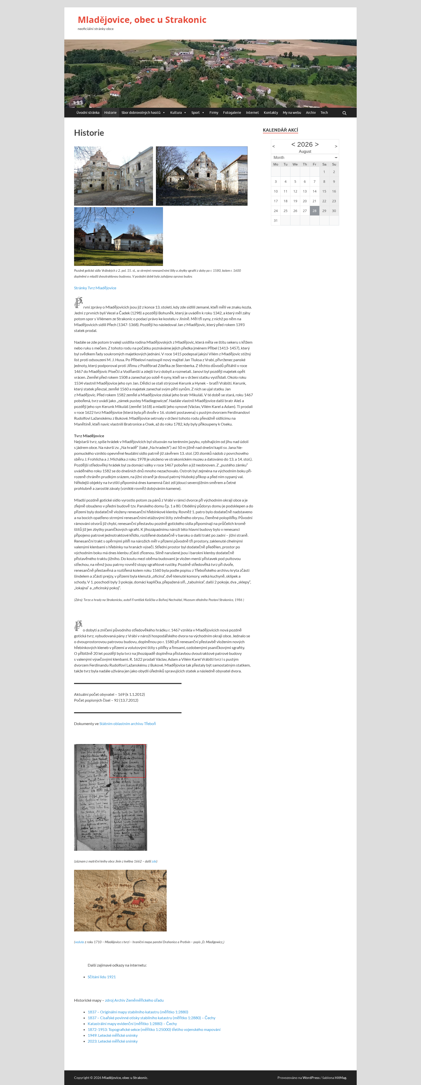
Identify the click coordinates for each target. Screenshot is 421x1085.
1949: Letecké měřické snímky (113, 1035)
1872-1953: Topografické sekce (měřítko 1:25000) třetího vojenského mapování (154, 1029)
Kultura (176, 113)
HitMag (340, 1077)
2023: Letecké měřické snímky (113, 1041)
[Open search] (344, 113)
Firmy (214, 113)
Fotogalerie (232, 113)
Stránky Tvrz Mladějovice (95, 287)
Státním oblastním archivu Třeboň (127, 723)
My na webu (292, 113)
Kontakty (271, 113)
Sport (195, 113)
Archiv (311, 113)
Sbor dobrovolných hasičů (141, 113)
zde (154, 861)
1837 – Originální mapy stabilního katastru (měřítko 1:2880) (138, 1011)
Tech (324, 113)
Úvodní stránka (88, 113)
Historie (110, 113)
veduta (79, 942)
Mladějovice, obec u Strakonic (142, 20)
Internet (252, 113)
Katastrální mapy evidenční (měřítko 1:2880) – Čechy (132, 1023)
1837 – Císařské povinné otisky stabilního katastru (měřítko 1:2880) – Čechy (151, 1017)
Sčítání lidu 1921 (102, 976)
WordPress (311, 1077)
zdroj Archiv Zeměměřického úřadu (134, 1000)
